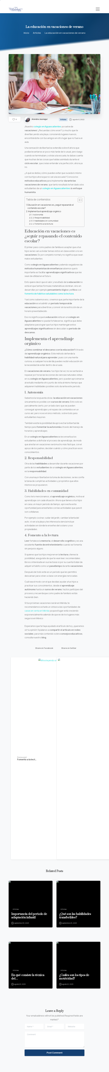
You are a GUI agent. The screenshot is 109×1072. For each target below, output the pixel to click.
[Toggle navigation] (97, 9)
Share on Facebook (44, 648)
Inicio (26, 32)
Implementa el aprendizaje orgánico (44, 211)
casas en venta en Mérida (37, 610)
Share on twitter (68, 648)
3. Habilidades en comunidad (45, 220)
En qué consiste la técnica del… (27, 976)
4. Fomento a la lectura (43, 224)
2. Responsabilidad (41, 217)
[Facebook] (11, 2)
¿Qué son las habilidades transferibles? (75, 915)
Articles (37, 32)
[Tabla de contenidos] (80, 200)
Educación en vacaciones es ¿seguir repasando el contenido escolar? (51, 206)
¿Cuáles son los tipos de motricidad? (74, 976)
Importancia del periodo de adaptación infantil (29, 915)
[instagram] (19, 2)
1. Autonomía (37, 214)
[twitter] (15, 2)
